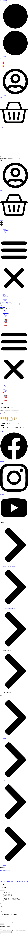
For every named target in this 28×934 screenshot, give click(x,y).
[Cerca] (16, 412)
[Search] (1, 160)
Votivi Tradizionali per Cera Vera (11, 898)
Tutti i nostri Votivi (8, 892)
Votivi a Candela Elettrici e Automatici (12, 899)
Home (4, 227)
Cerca (1, 412)
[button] (14, 264)
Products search (3, 158)
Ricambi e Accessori (8, 897)
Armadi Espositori (8, 894)
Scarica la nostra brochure (5, 870)
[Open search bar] (0, 157)
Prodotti (4, 229)
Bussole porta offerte (8, 895)
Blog (4, 231)
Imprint (16, 881)
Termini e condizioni (23, 881)
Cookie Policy (10, 881)
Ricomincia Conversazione (6, 932)
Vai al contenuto (3, 0)
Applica (2, 923)
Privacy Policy (3, 881)
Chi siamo (5, 232)
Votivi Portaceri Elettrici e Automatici (12, 901)
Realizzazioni (5, 230)
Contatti (4, 233)
